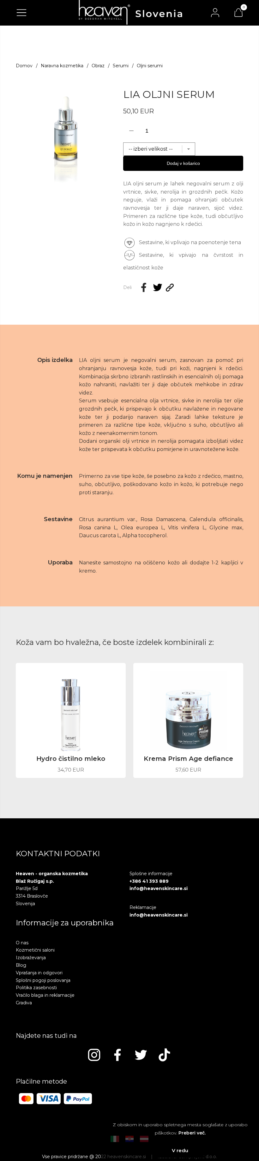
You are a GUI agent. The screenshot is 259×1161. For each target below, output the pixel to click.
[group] (66, 137)
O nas (22, 943)
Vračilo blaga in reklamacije (45, 995)
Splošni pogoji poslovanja (43, 980)
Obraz (98, 66)
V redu (180, 1150)
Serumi (121, 66)
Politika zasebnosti (36, 987)
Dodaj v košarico (183, 163)
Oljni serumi (150, 66)
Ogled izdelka (70, 764)
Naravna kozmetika (62, 66)
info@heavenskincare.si (159, 888)
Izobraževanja (31, 957)
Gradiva (24, 1003)
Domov (24, 66)
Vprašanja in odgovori (39, 973)
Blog (21, 965)
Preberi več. (192, 1133)
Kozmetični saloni (35, 950)
